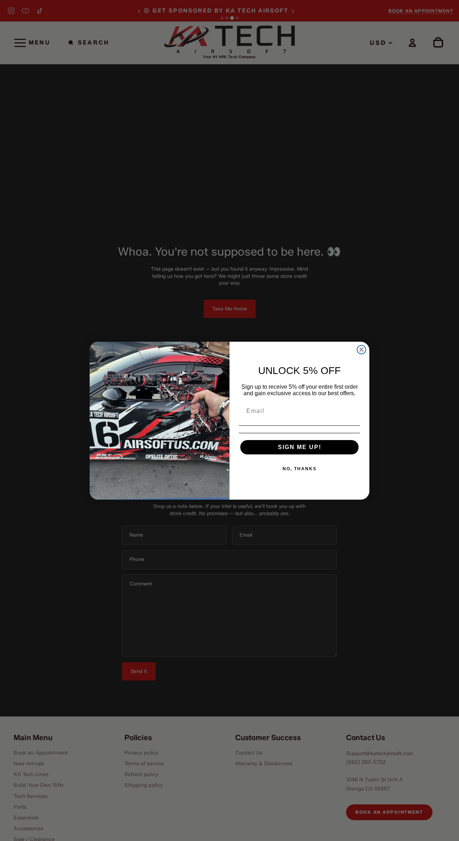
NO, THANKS (300, 468)
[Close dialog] (361, 349)
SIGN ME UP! (299, 447)
